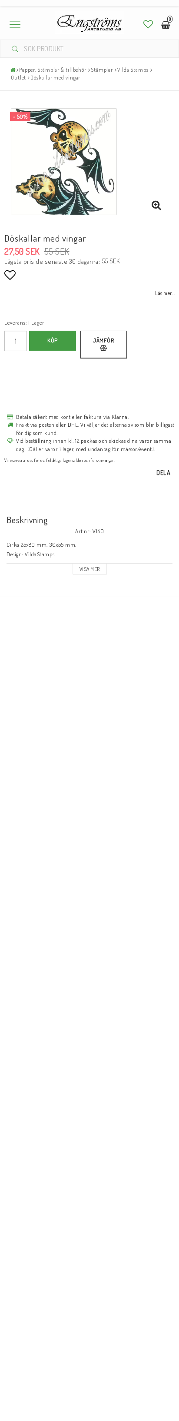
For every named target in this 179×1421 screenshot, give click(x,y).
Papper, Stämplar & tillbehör (52, 69)
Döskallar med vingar (55, 77)
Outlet (18, 77)
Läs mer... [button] (165, 293)
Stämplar (102, 69)
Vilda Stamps (133, 69)
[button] (148, 24)
